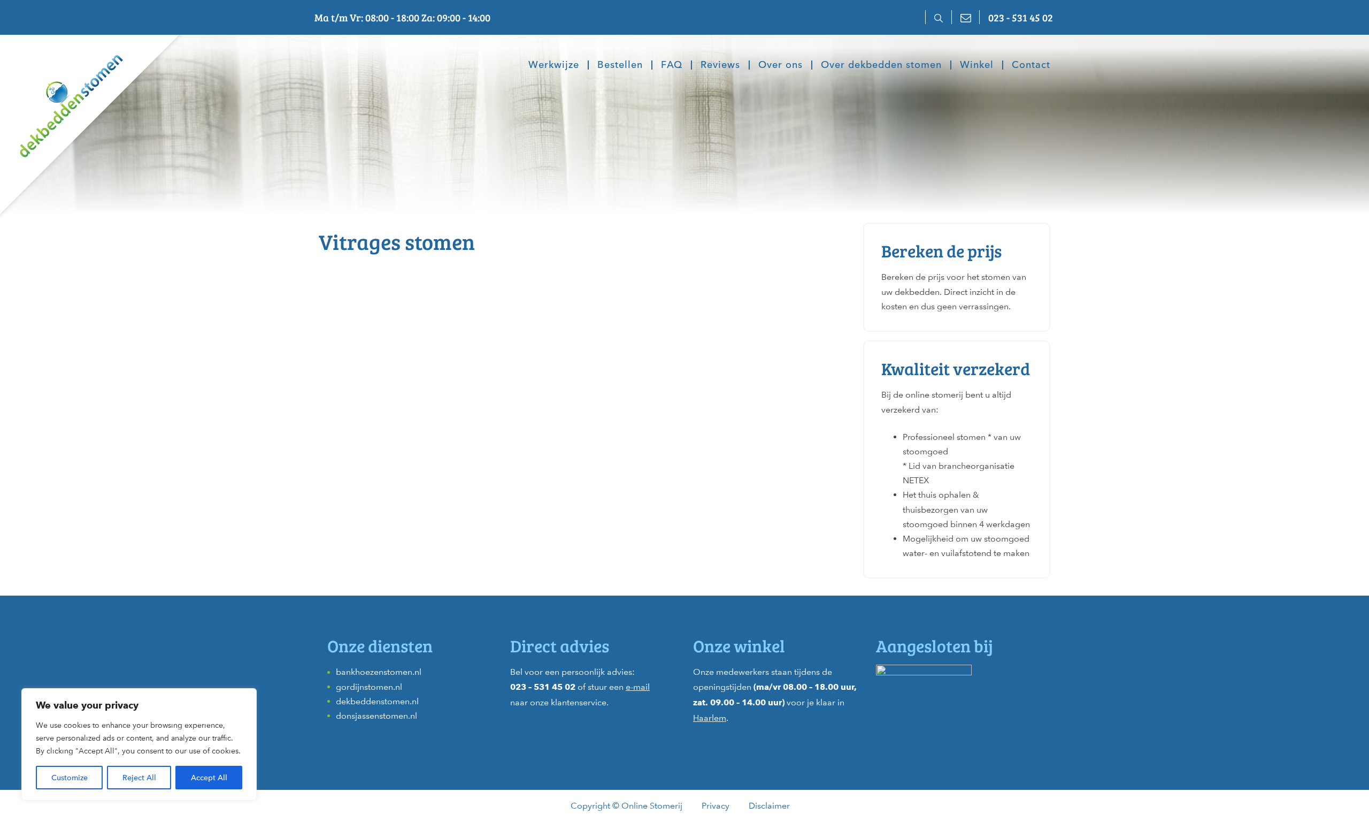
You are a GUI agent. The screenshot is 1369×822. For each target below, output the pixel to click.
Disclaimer (769, 806)
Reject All (139, 777)
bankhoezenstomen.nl (378, 672)
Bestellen (620, 65)
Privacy (715, 806)
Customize (69, 777)
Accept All (209, 777)
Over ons (780, 65)
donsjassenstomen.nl (376, 716)
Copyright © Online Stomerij (626, 806)
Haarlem (709, 718)
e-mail (638, 687)
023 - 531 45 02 (1020, 17)
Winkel (977, 65)
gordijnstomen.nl (369, 687)
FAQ (671, 65)
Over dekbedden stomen (881, 65)
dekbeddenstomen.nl (377, 701)
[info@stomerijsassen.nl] (965, 17)
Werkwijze (553, 65)
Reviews (720, 65)
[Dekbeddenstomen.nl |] (61, 98)
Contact (1031, 65)
